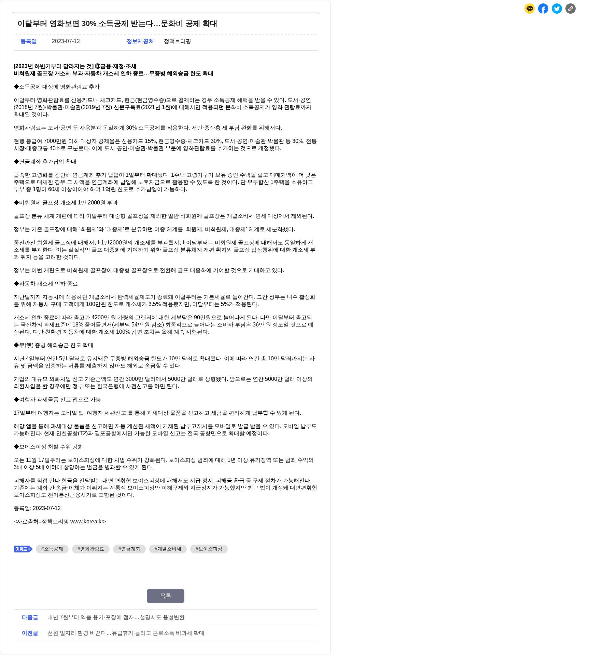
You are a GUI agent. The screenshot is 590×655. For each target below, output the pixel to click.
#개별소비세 (168, 548)
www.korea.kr (86, 521)
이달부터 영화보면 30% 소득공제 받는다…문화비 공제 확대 (117, 23)
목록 (165, 596)
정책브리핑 (177, 41)
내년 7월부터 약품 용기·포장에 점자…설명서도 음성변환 (116, 617)
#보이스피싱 (209, 548)
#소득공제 (52, 548)
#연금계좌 (129, 548)
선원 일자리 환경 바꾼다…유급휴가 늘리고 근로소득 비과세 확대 (126, 633)
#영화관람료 (91, 548)
